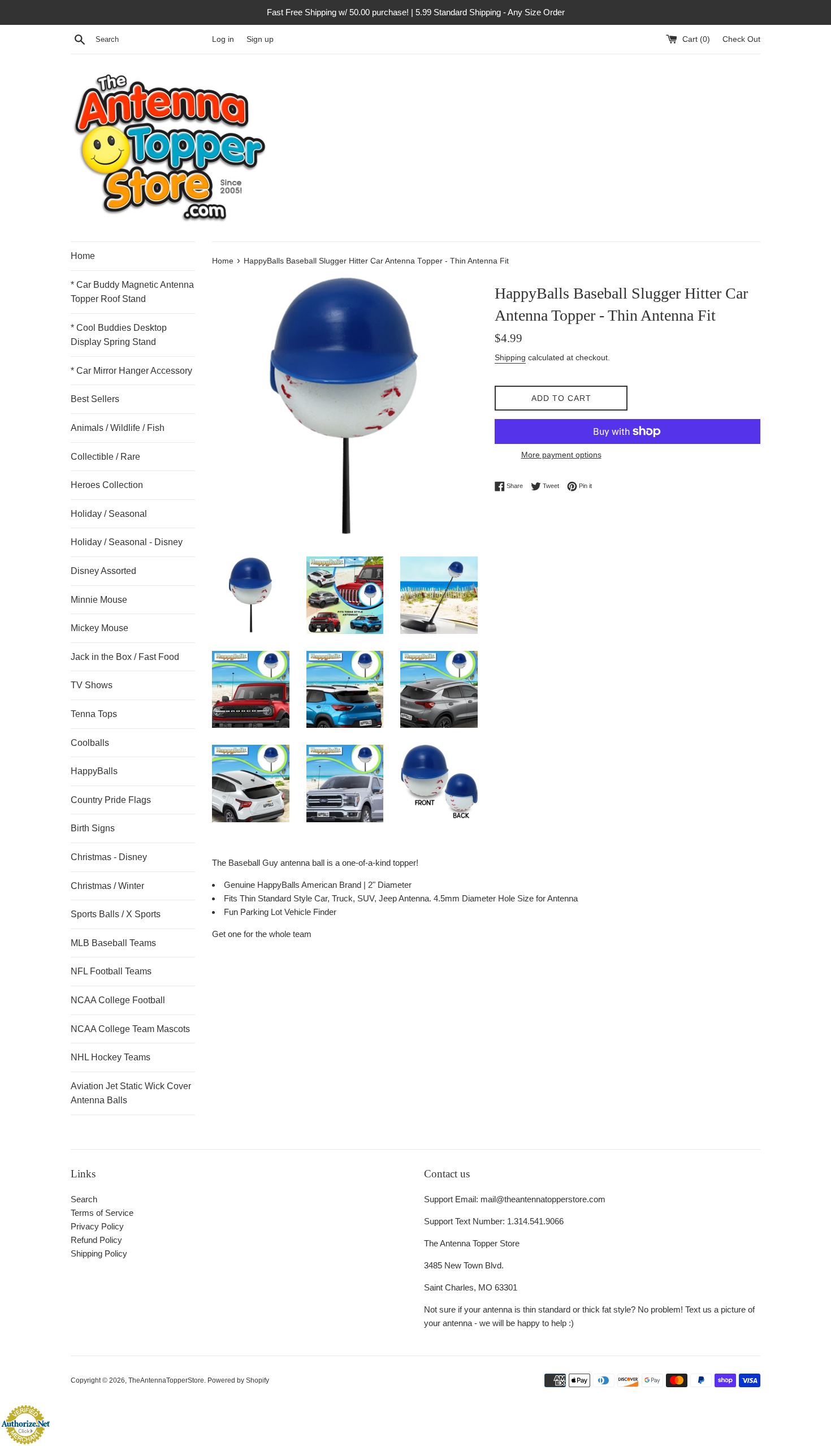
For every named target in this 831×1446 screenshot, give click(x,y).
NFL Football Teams (111, 971)
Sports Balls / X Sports (116, 914)
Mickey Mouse (99, 628)
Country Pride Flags (111, 800)
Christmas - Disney (109, 857)
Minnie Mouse (99, 600)
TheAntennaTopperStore (166, 1380)
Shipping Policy (99, 1253)
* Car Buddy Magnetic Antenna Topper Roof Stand (132, 292)
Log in (223, 39)
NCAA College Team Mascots (130, 1029)
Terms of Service (102, 1213)
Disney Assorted (103, 571)
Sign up (260, 39)
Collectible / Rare (105, 456)
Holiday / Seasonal (109, 514)
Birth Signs (93, 828)
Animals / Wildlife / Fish (118, 428)
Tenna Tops (94, 714)
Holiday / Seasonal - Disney (127, 542)
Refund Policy (96, 1240)
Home (83, 256)
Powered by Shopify (238, 1380)
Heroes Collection (107, 485)
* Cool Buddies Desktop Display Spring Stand (119, 335)
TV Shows (91, 685)
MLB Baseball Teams (113, 943)
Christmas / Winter (107, 886)
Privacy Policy (97, 1226)
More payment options (561, 454)
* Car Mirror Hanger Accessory (131, 370)
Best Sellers (95, 399)
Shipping (510, 357)
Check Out (741, 39)
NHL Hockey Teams (110, 1057)
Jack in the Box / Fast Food (125, 657)
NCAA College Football (118, 1000)
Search (84, 1199)
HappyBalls (94, 771)
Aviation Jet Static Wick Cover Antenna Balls (131, 1093)
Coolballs (90, 743)
